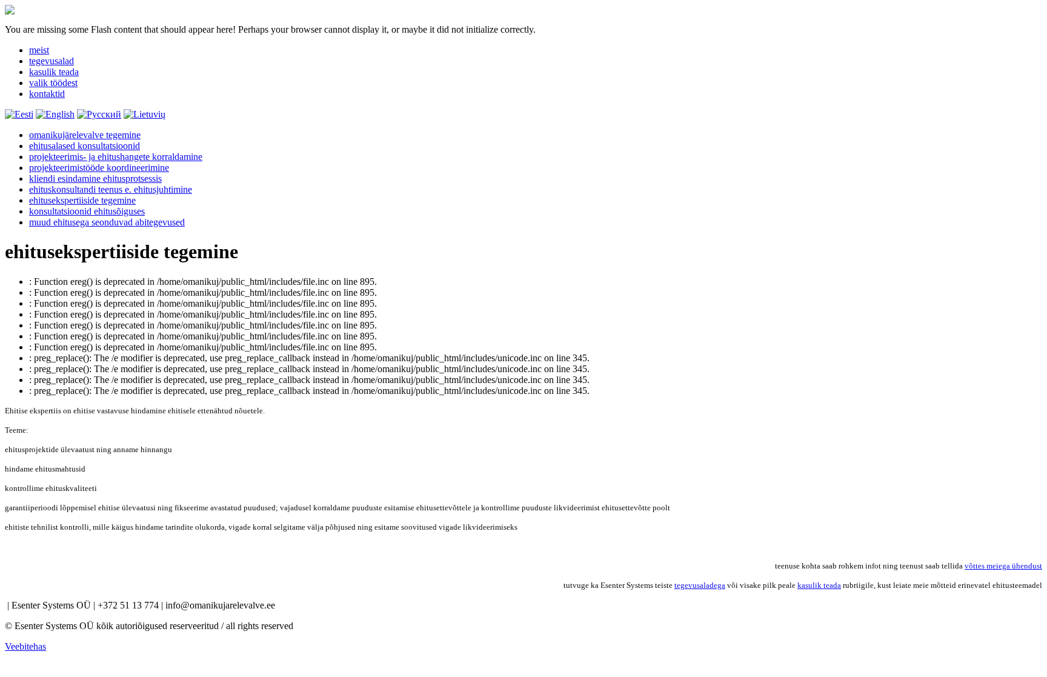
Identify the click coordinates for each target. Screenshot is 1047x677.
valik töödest (53, 83)
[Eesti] (19, 114)
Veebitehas (25, 646)
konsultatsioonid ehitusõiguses (87, 211)
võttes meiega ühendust (1003, 565)
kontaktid (47, 93)
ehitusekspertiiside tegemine (82, 200)
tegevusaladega (699, 585)
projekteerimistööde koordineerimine (99, 167)
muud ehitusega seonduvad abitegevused (107, 222)
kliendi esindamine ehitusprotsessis (95, 178)
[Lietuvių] (144, 114)
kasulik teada (54, 72)
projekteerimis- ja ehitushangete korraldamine (115, 157)
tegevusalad (51, 61)
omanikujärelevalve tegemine (85, 135)
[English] (55, 114)
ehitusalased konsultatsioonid (84, 146)
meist (39, 50)
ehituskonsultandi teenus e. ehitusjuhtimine (110, 189)
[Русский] (99, 114)
